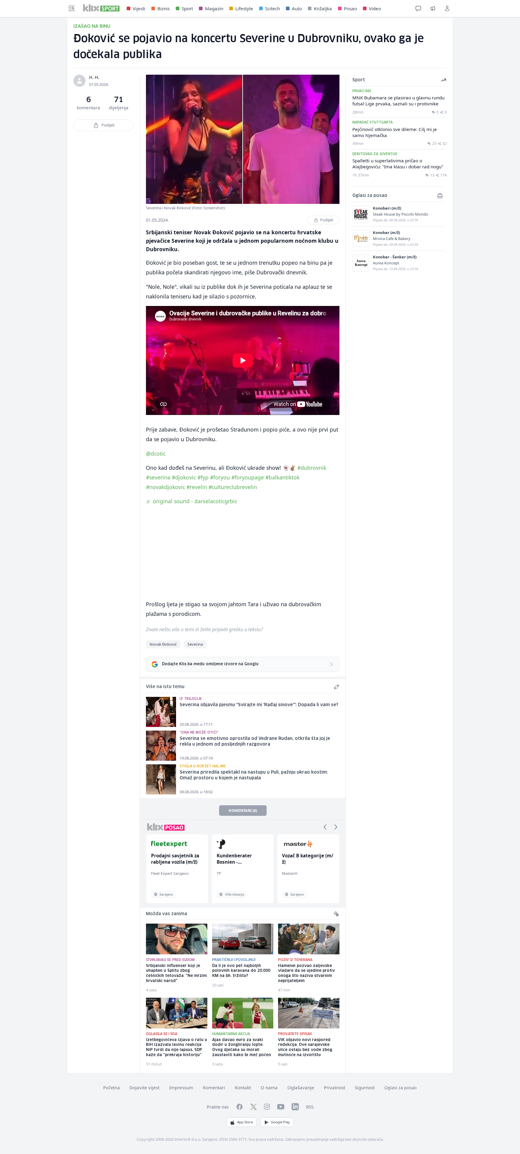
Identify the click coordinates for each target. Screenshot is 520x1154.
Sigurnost (365, 1087)
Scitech (272, 8)
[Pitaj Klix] (418, 8)
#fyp (203, 477)
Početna (111, 1087)
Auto (297, 8)
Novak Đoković (163, 644)
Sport (187, 8)
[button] (325, 827)
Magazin (214, 8)
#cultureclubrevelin (233, 487)
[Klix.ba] (101, 7)
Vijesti (139, 8)
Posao (350, 8)
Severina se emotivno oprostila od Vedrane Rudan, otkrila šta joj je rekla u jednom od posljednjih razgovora (255, 742)
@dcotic (156, 453)
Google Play (280, 1122)
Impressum (181, 1087)
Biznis (163, 8)
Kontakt (243, 1087)
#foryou (220, 477)
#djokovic (184, 477)
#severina (158, 477)
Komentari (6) (243, 810)
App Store (245, 1122)
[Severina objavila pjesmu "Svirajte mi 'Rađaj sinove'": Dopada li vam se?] (161, 712)
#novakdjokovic (165, 487)
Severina (195, 644)
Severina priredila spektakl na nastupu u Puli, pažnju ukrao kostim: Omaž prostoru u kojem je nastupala (254, 775)
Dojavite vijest (144, 1087)
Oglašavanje (300, 1087)
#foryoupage (247, 477)
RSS (310, 1107)
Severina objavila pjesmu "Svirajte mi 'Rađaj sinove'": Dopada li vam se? (259, 705)
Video (375, 8)
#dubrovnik (311, 467)
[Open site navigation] (71, 8)
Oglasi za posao (400, 1087)
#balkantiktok (282, 477)
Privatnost (334, 1087)
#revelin (197, 487)
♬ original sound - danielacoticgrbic (191, 501)
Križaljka (323, 8)
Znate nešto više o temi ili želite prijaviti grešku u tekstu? (204, 629)
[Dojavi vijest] (432, 8)
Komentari (214, 1087)
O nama (269, 1087)
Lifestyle (244, 8)
